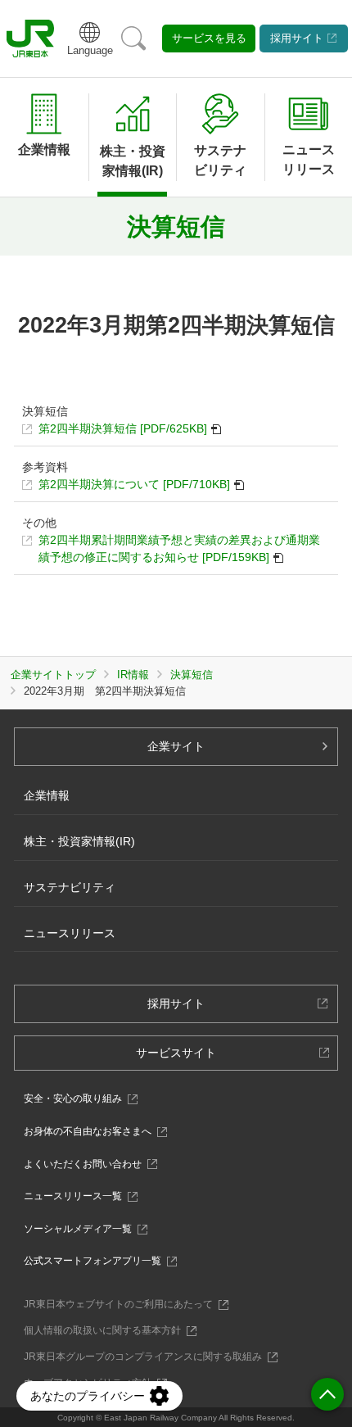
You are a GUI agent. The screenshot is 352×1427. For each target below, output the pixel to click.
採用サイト (296, 38)
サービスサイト (181, 1058)
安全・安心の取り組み (77, 1098)
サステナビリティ (69, 887)
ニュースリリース (308, 159)
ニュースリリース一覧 (77, 1196)
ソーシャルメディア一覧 (82, 1228)
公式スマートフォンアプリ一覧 (97, 1260)
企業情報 (44, 149)
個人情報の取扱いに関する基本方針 (107, 1330)
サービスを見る (209, 38)
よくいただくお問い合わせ (87, 1164)
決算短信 (191, 674)
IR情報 (133, 674)
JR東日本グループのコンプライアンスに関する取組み (147, 1356)
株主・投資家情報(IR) (79, 841)
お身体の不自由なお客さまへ (92, 1131)
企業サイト (176, 746)
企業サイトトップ (53, 674)
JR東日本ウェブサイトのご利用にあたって (123, 1304)
